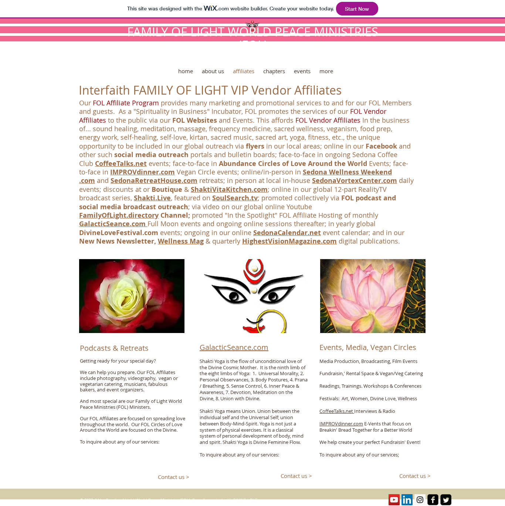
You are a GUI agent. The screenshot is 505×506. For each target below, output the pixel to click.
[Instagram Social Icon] (420, 499)
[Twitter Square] (445, 499)
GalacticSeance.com (113, 223)
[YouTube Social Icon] (394, 499)
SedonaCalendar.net (287, 232)
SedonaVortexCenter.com (354, 180)
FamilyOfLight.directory (119, 215)
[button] (274, 69)
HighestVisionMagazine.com (289, 241)
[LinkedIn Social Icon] (407, 499)
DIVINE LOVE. (246, 500)
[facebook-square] (432, 499)
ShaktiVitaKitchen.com (229, 189)
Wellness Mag (181, 241)
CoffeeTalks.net (336, 411)
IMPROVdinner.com (142, 172)
